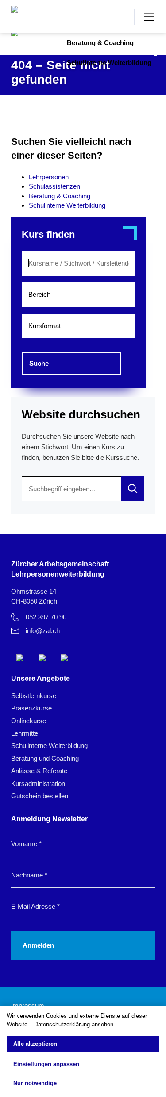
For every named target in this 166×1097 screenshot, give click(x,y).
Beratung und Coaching (45, 758)
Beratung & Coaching (100, 42)
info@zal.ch (43, 630)
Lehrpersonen (49, 177)
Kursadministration (38, 783)
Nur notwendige (35, 1083)
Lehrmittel (25, 733)
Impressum (27, 1005)
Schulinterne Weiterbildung (109, 62)
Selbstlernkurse (33, 695)
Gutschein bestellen (39, 796)
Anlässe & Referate (39, 770)
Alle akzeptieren (35, 1043)
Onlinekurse (28, 721)
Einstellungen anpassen (46, 1064)
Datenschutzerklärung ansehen (73, 1024)
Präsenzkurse (31, 708)
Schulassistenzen (54, 186)
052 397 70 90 (46, 617)
